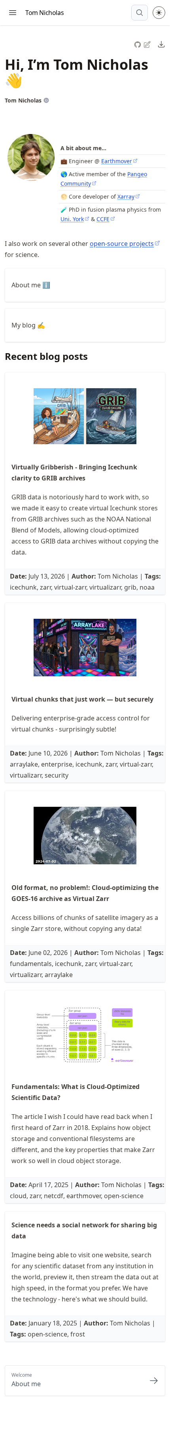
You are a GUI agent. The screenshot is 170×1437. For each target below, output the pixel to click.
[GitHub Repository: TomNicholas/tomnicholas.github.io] (138, 43)
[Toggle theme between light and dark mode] (159, 12)
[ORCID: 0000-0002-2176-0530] (46, 100)
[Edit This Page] (148, 44)
